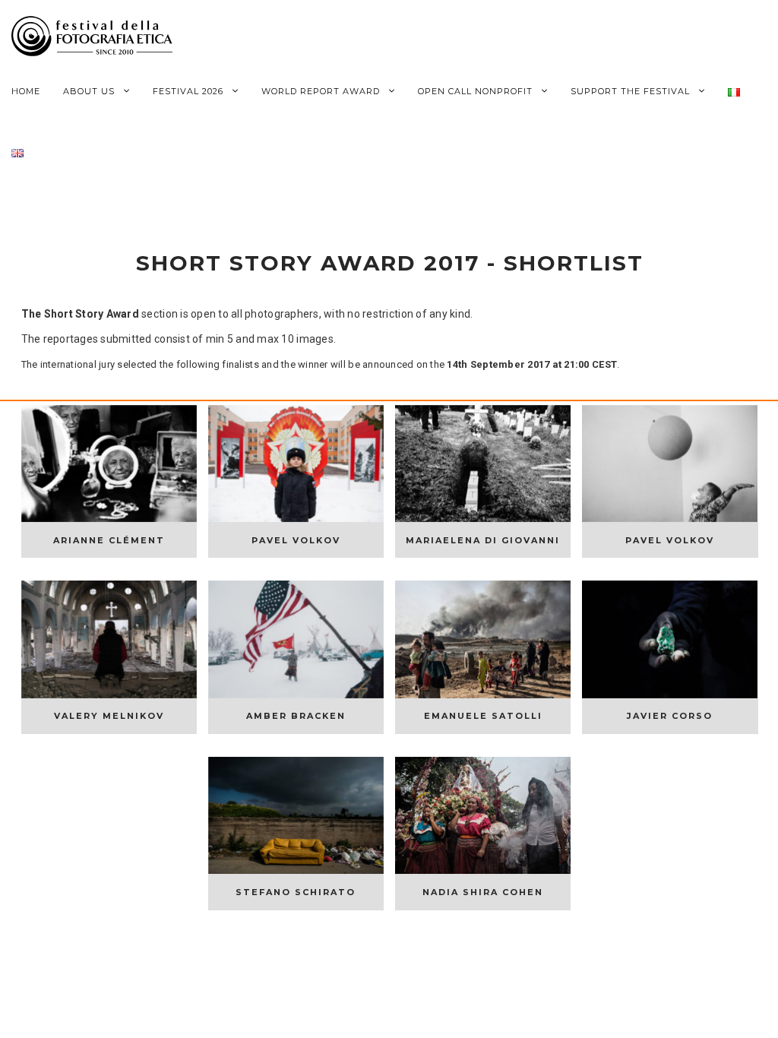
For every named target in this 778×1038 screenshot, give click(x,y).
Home (25, 91)
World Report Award (322, 91)
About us (90, 91)
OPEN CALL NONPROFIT (477, 91)
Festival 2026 (189, 91)
